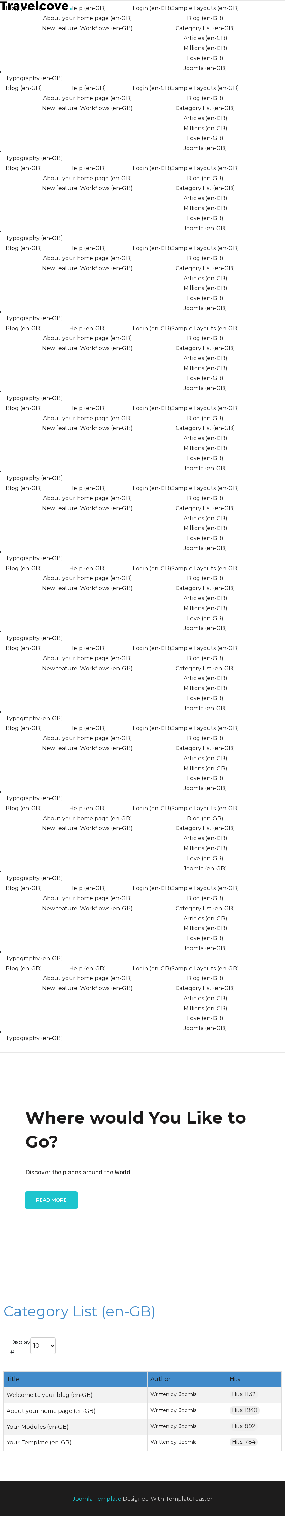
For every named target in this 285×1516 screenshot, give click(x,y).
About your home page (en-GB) (87, 18)
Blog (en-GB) (205, 18)
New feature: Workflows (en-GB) (87, 28)
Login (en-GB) (152, 8)
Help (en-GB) (87, 8)
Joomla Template (97, 1499)
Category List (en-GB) (205, 28)
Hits (235, 1379)
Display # (20, 1347)
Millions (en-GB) (205, 48)
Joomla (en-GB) (205, 68)
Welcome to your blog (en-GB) (50, 1395)
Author (160, 1379)
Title (13, 1379)
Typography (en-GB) (34, 78)
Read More (51, 1200)
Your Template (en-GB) (39, 1442)
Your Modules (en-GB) (38, 1427)
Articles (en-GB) (205, 38)
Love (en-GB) (205, 58)
